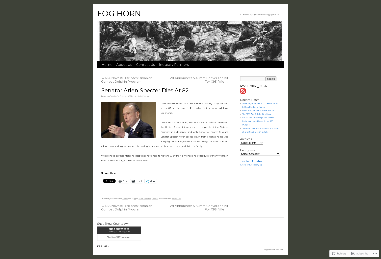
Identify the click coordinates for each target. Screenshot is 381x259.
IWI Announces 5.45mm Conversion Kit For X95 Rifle (198, 79)
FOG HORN (119, 13)
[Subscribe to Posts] (243, 93)
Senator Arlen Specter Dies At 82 (145, 90)
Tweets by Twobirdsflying (251, 165)
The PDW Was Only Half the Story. (256, 114)
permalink (176, 199)
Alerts (125, 199)
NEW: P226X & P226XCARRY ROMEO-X (258, 111)
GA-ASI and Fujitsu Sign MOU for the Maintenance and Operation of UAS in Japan (258, 121)
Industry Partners (174, 65)
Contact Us (145, 65)
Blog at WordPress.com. (274, 250)
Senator (147, 199)
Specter (155, 199)
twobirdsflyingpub (142, 96)
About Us (124, 65)
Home (107, 65)
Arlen (141, 199)
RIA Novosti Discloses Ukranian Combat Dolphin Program (126, 79)
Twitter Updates (251, 161)
